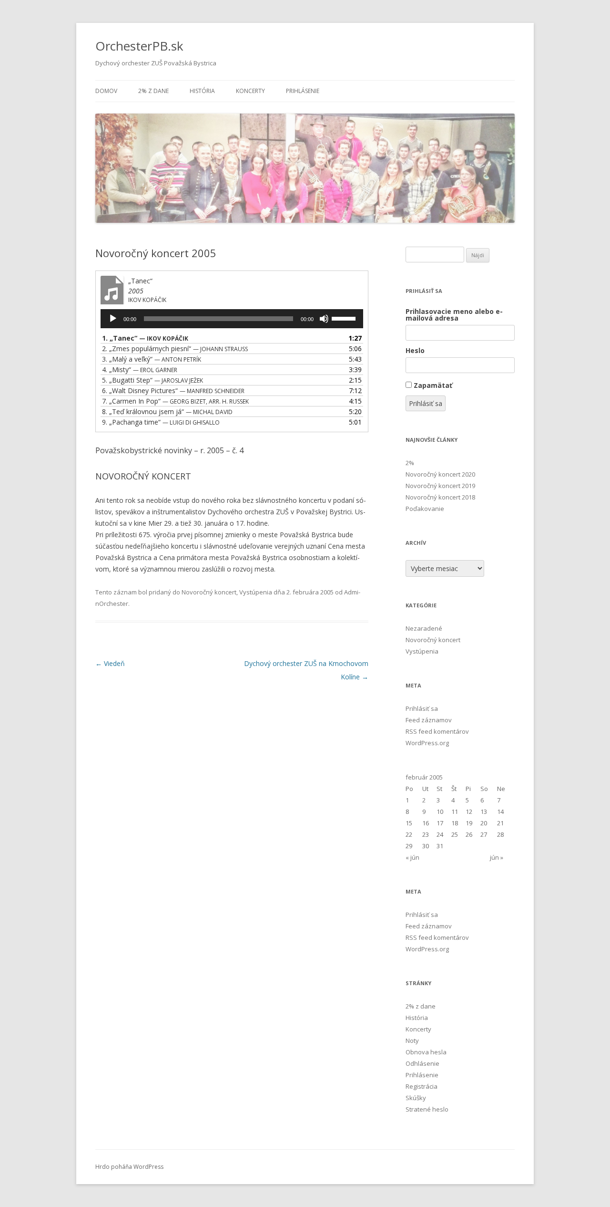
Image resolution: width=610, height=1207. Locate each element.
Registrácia (421, 1086)
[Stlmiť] (324, 318)
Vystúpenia (255, 592)
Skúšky (416, 1097)
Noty (412, 1040)
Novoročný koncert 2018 (440, 497)
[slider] (345, 317)
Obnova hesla (426, 1052)
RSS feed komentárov (437, 731)
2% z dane (153, 91)
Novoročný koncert (209, 592)
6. (173, 390)
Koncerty (250, 91)
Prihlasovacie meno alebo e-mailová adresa (454, 315)
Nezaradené (424, 628)
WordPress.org (427, 743)
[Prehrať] (113, 318)
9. (161, 422)
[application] (232, 318)
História (202, 91)
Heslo (415, 350)
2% (410, 462)
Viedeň (110, 663)
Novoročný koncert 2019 (440, 485)
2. (175, 348)
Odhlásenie (422, 1063)
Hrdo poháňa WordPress (129, 1167)
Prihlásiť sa (425, 403)
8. (167, 411)
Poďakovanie (425, 508)
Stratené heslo (427, 1109)
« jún (412, 857)
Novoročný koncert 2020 (440, 474)
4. (139, 369)
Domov (106, 91)
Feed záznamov (429, 720)
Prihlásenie (302, 91)
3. (151, 359)
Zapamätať (433, 385)
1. (145, 338)
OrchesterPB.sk (139, 45)
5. (152, 380)
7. (175, 401)
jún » (496, 857)
